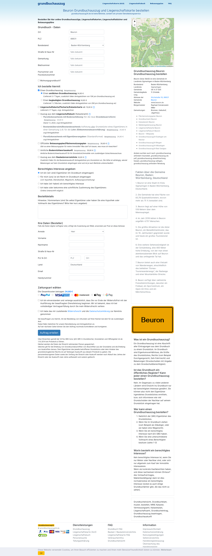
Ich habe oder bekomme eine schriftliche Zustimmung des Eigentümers (73, 187)
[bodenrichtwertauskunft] (95, 150)
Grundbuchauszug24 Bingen (150, 143)
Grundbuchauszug (81, 529)
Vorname (42, 238)
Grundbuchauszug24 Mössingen (152, 145)
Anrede (41, 231)
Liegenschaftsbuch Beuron (149, 131)
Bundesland (43, 45)
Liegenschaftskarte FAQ (119, 535)
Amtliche (66, 150)
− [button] (134, 25)
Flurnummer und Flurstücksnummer (46, 73)
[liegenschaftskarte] (94, 107)
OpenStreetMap (161, 66)
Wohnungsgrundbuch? (50, 80)
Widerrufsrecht (74, 311)
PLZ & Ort (42, 258)
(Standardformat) (83, 136)
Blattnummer (44, 65)
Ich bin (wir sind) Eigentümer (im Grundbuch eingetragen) (67, 173)
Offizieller (73, 143)
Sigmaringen (156, 87)
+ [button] (134, 21)
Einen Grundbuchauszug (57, 90)
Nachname (43, 245)
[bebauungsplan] (108, 143)
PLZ (39, 38)
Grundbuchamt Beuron (148, 119)
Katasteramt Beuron (147, 122)
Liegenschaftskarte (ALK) (113, 3)
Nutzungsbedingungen (153, 535)
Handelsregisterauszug (153, 541)
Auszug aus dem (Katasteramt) (64, 114)
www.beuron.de (157, 102)
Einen (63, 93)
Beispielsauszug (69, 90)
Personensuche (80, 538)
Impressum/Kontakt (152, 529)
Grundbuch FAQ (115, 529)
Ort (39, 32)
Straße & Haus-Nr (46, 52)
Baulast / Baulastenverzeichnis (122, 532)
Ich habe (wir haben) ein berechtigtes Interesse (62, 183)
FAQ (170, 3)
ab (66, 107)
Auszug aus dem (62, 157)
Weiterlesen (166, 550)
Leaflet (152, 66)
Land (40, 264)
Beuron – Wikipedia (146, 134)
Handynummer (44, 278)
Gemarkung (43, 58)
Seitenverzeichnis (151, 538)
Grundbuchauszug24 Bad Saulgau (152, 148)
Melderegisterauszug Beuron (150, 125)
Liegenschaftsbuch (137, 3)
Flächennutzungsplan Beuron (150, 116)
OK (41, 553)
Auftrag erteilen (49, 332)
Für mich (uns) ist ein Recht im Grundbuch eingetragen (65, 177)
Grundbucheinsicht (116, 541)
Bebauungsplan (156, 3)
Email (40, 271)
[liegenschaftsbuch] (90, 114)
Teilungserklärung (81, 541)
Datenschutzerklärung (99, 311)
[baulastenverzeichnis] (86, 157)
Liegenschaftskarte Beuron (149, 128)
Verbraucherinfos (116, 538)
